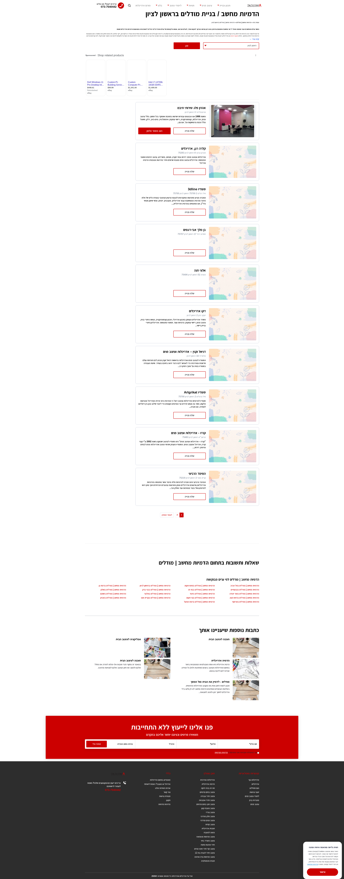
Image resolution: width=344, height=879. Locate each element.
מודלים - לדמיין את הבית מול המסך (210, 681)
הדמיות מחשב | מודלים (243, 22)
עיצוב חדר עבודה (208, 796)
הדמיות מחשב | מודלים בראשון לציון (155, 585)
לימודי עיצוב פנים (252, 796)
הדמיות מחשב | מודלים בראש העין (244, 598)
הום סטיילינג (254, 788)
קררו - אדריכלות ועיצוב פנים (188, 433)
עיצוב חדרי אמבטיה (207, 800)
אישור (322, 872)
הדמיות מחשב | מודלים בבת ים (201, 590)
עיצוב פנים (207, 5)
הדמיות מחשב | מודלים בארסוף (245, 602)
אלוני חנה (200, 270)
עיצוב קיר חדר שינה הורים (204, 849)
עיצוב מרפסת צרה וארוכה (204, 857)
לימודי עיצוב (175, 5)
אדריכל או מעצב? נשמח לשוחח (157, 784)
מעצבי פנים (234, 36)
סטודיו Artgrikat (195, 392)
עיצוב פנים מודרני (207, 820)
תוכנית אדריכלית (208, 828)
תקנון (168, 800)
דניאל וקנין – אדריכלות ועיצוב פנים (184, 351)
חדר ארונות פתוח (208, 845)
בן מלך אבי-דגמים (194, 230)
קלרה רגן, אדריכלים (193, 148)
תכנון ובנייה (225, 5)
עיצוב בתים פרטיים (207, 792)
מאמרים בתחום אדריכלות (160, 780)
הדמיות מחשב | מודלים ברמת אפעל (199, 602)
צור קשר (167, 792)
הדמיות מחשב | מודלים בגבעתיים (245, 590)
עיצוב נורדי (210, 812)
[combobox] (231, 46)
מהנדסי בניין (254, 800)
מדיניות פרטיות (164, 804)
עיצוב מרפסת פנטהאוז (205, 837)
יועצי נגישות (254, 792)
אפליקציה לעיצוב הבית (128, 639)
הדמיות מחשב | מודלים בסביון (113, 598)
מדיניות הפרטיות (221, 752)
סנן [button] (186, 45)
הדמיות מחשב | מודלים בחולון (113, 590)
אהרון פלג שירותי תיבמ (191, 108)
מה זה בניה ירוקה (208, 788)
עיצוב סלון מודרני (208, 816)
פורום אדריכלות (142, 5)
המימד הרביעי (197, 473)
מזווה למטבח (209, 832)
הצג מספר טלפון (154, 131)
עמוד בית (256, 22)
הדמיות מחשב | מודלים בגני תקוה (200, 598)
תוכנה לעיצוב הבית (219, 639)
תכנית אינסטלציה (208, 861)
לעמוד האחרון (167, 515)
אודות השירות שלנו (162, 788)
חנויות (191, 5)
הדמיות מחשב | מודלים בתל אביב (244, 585)
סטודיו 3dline (197, 189)
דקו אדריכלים (197, 311)
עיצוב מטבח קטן (208, 808)
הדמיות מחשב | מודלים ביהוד (202, 594)
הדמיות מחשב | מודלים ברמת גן (112, 585)
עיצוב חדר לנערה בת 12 (205, 853)
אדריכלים (255, 784)
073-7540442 (113, 789)
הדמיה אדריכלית (220, 660)
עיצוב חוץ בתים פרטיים (205, 804)
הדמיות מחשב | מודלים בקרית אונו (155, 598)
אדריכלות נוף (254, 780)
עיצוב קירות (210, 824)
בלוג (160, 5)
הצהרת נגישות (164, 796)
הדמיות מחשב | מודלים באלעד (157, 594)
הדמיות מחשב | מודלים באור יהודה (244, 594)
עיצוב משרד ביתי (208, 841)
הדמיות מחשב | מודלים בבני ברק (156, 590)
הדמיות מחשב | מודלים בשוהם (113, 594)
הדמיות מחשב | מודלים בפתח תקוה (199, 585)
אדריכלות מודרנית (207, 780)
